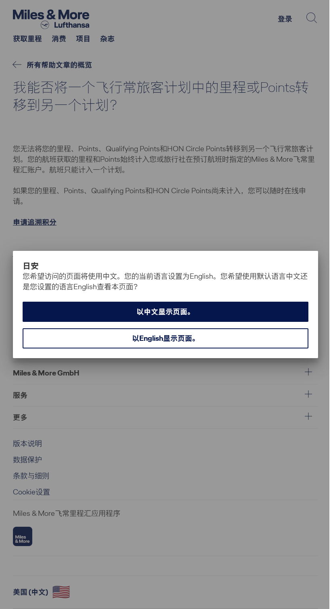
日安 (31, 266)
